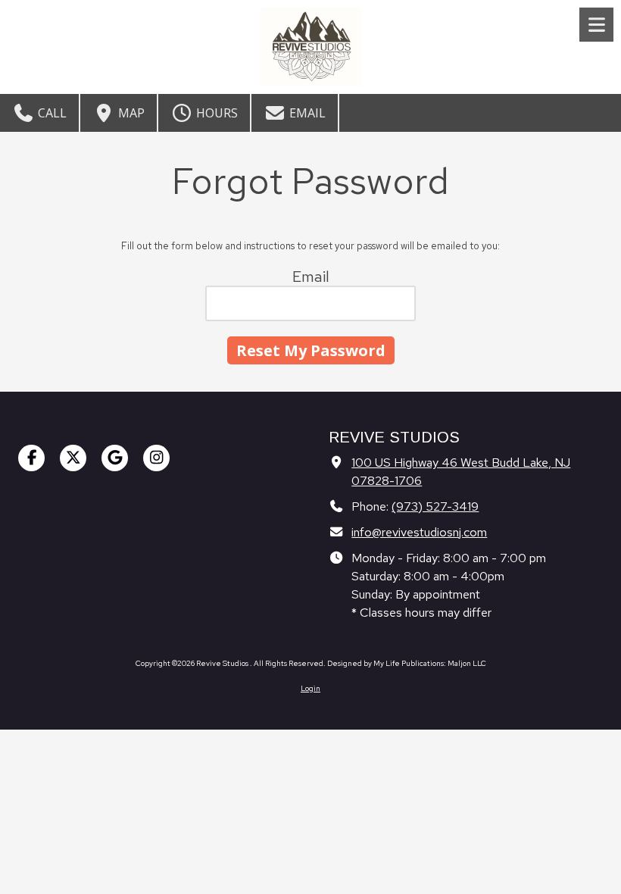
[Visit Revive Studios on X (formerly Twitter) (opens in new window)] (73, 458)
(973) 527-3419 (435, 506)
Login (310, 688)
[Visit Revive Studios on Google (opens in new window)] (114, 458)
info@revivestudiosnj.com (419, 532)
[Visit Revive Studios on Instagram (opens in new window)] (156, 458)
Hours (215, 113)
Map (130, 113)
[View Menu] (596, 25)
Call (51, 113)
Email (306, 113)
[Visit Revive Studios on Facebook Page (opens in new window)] (31, 458)
